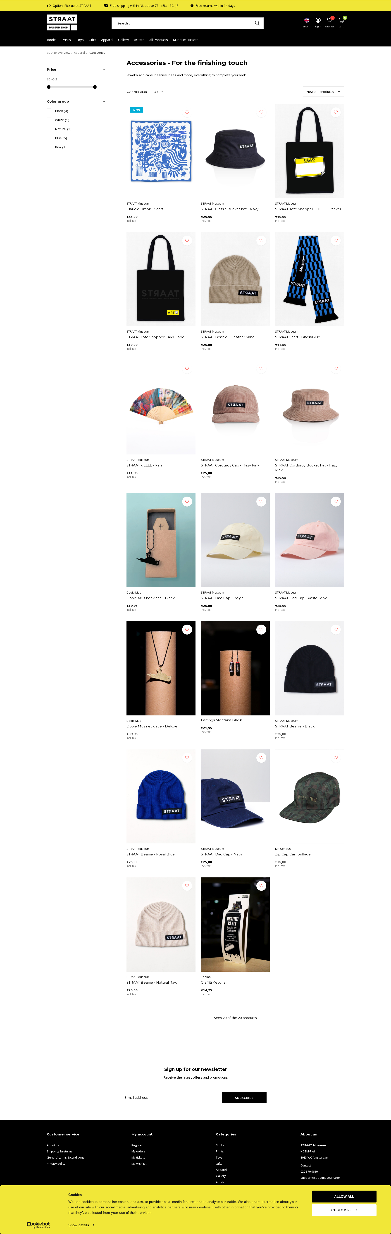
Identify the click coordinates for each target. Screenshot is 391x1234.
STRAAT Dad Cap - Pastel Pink (301, 598)
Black (61, 111)
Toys (80, 39)
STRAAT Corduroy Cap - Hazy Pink (230, 465)
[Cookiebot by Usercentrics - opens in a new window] (38, 1225)
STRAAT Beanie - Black (295, 726)
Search (257, 23)
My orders (138, 1151)
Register (137, 1145)
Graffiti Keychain (215, 982)
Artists (139, 39)
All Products (158, 39)
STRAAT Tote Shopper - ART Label (155, 337)
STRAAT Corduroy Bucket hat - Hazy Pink (306, 467)
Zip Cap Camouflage (293, 854)
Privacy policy (56, 1164)
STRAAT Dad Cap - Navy (221, 854)
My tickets (138, 1157)
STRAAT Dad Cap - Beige (222, 598)
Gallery (123, 39)
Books (52, 39)
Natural (63, 129)
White (62, 120)
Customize (341, 1210)
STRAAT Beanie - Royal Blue (150, 854)
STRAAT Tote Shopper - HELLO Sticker (308, 209)
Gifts (92, 39)
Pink (61, 147)
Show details (78, 1225)
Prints (66, 39)
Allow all (344, 1196)
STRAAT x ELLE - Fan (144, 465)
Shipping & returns (59, 1151)
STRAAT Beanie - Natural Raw (151, 982)
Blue (61, 138)
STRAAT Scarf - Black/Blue (297, 337)
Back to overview (58, 53)
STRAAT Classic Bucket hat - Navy (229, 209)
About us (53, 1145)
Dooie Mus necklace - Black (150, 598)
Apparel (107, 39)
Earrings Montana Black (221, 720)
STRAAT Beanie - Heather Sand (228, 337)
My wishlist (138, 1164)
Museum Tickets (185, 39)
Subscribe (244, 1097)
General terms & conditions (65, 1157)
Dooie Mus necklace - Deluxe (151, 726)
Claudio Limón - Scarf (144, 209)
